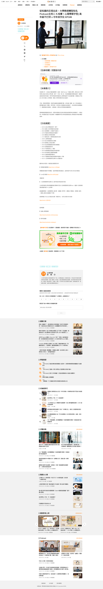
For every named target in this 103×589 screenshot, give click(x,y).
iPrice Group (61, 55)
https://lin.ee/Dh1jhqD (53, 174)
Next (84, 524)
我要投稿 (43, 583)
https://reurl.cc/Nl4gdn (54, 167)
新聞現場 (65, 5)
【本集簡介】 (47, 62)
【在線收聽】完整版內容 (50, 60)
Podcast (72, 5)
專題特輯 (43, 5)
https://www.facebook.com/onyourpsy (49, 215)
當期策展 (79, 5)
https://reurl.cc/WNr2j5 (45, 200)
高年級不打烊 (21, 31)
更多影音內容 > (79, 513)
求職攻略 (27, 5)
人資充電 (50, 5)
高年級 (45, 251)
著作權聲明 (59, 583)
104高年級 (23, 23)
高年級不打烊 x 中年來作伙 (48, 55)
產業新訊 (20, 5)
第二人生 (26, 29)
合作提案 (51, 583)
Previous (36, 524)
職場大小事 (35, 5)
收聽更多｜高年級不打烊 (50, 66)
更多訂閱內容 (79, 429)
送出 (61, 313)
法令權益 (57, 5)
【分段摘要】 (47, 64)
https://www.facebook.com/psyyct (48, 222)
